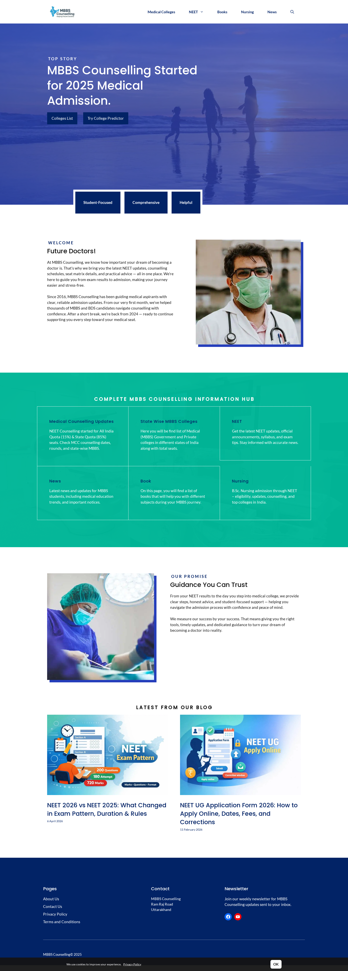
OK (276, 964)
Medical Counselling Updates (81, 421)
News (272, 12)
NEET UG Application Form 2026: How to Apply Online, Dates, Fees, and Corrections (239, 813)
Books (222, 12)
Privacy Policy (132, 964)
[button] (292, 12)
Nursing (247, 12)
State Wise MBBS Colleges (169, 421)
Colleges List (62, 118)
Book (146, 481)
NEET (193, 12)
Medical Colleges (161, 12)
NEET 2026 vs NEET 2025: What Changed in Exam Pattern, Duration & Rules (106, 809)
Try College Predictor (106, 118)
